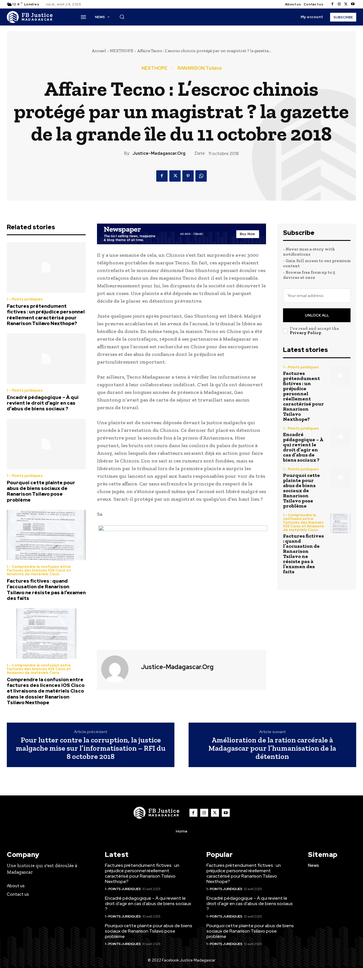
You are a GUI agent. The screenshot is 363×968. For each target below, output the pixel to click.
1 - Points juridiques (25, 299)
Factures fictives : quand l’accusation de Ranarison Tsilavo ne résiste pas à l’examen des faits (46, 589)
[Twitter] (346, 4)
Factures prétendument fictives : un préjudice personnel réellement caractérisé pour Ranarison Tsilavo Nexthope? (46, 314)
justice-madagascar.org (158, 153)
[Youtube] (352, 4)
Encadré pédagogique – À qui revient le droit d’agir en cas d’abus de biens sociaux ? (43, 403)
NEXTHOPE (121, 50)
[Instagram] (339, 4)
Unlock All (317, 315)
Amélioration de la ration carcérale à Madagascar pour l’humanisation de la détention (272, 748)
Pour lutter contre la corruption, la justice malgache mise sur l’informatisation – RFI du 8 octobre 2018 (91, 748)
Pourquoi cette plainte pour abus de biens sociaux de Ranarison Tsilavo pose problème (41, 491)
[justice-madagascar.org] (118, 669)
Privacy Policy (305, 332)
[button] (121, 16)
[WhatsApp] (201, 176)
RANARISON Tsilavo (199, 68)
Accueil (99, 50)
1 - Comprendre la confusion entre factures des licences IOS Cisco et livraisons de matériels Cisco (39, 570)
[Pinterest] (188, 176)
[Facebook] (332, 4)
